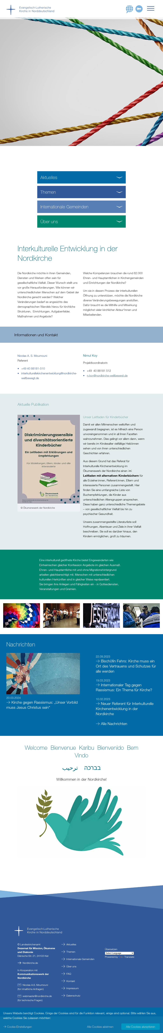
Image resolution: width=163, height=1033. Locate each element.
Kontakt (70, 981)
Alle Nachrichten (114, 723)
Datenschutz (73, 995)
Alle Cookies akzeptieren (140, 1026)
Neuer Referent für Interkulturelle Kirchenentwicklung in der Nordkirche (124, 708)
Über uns (71, 966)
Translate (129, 956)
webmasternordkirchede (37, 996)
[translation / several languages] (130, 9)
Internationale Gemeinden (80, 959)
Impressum (72, 988)
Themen (70, 951)
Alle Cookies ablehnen (100, 1026)
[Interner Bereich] (139, 9)
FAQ (68, 973)
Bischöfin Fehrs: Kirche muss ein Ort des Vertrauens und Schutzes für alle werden (126, 666)
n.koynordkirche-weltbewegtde (107, 375)
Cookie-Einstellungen (19, 1026)
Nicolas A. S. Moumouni (32, 355)
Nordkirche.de (30, 962)
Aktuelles (71, 944)
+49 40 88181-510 (33, 368)
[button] (152, 8)
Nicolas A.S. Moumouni (35, 984)
